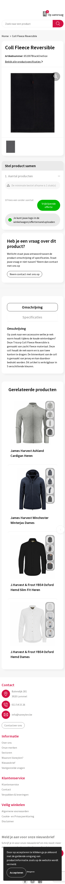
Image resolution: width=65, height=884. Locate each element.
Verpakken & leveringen (15, 794)
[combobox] (27, 23)
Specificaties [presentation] (32, 317)
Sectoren (7, 752)
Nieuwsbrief (8, 762)
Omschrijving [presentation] (32, 307)
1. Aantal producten (19, 176)
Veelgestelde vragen (13, 767)
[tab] (32, 307)
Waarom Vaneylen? (12, 757)
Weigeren (31, 871)
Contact (6, 789)
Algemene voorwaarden (15, 811)
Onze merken (9, 747)
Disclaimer (8, 821)
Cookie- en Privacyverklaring (18, 816)
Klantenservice (10, 784)
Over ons (7, 742)
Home (5, 36)
